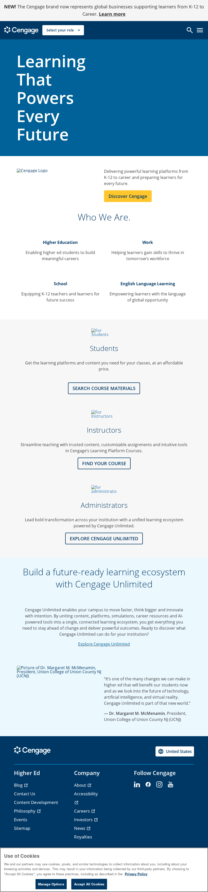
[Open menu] (200, 30)
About (80, 785)
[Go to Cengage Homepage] (21, 29)
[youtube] (170, 784)
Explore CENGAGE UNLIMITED (104, 538)
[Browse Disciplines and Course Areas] (104, 414)
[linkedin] (137, 784)
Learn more (112, 14)
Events (20, 819)
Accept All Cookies (89, 884)
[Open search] (190, 30)
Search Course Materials (104, 388)
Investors (84, 819)
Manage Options (51, 884)
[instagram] (159, 784)
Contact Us (24, 794)
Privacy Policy (136, 873)
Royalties (83, 837)
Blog (19, 785)
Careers (82, 811)
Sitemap (22, 828)
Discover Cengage (128, 196)
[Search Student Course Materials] (104, 332)
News (80, 828)
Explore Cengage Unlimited (104, 644)
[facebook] (148, 784)
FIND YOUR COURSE (104, 463)
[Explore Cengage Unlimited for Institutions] (104, 489)
